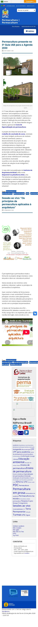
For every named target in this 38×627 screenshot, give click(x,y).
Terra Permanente (22, 510)
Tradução (28, 512)
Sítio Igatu (16, 530)
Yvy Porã (15, 535)
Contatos (26, 553)
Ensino (18, 465)
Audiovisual (21, 447)
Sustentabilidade (18, 509)
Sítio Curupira (17, 528)
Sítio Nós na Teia (18, 531)
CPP (32, 449)
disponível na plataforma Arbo (13, 175)
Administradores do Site (29, 26)
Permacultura (24, 485)
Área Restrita (16, 26)
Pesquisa (24, 501)
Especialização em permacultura (23, 475)
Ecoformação (25, 456)
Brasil (6, 1)
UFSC (24, 515)
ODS (27, 193)
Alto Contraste (21, 6)
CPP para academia (21, 452)
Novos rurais (31, 482)
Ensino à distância (18, 474)
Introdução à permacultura (20, 480)
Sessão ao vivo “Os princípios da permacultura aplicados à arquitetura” (16, 202)
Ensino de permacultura (23, 469)
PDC (16, 485)
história (32, 478)
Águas (28, 515)
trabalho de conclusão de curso (13, 134)
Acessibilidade (11, 6)
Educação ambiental (21, 460)
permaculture (17, 501)
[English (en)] (4, 6)
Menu (31, 31)
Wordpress (6, 611)
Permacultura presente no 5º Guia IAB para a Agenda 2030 (17, 45)
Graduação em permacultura (21, 478)
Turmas (17, 514)
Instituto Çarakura (18, 526)
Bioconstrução (19, 193)
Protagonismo (23, 503)
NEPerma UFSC (22, 482)
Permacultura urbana (24, 499)
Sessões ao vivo (15, 364)
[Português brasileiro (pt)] (2, 6)
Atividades (15, 447)
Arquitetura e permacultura (9, 192)
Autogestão (17, 449)
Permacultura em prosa (21, 491)
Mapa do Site (30, 6)
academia (15, 445)
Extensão (27, 476)
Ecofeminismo (16, 456)
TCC (24, 509)
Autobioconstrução (21, 362)
